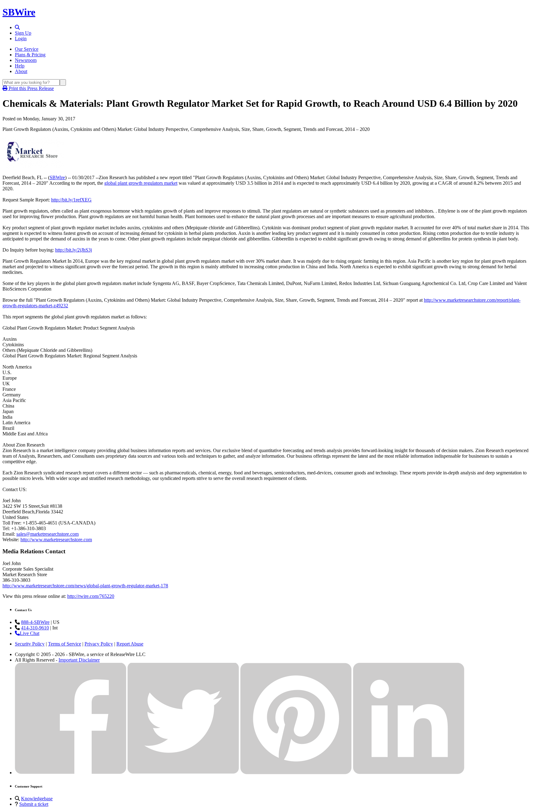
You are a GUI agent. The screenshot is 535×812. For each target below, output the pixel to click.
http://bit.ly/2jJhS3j (73, 250)
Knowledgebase (37, 798)
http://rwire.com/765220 (90, 596)
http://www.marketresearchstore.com (56, 539)
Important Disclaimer (79, 660)
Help (19, 65)
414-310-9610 (35, 627)
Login (21, 38)
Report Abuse (129, 643)
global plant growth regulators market (140, 183)
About (21, 71)
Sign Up (23, 33)
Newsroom (26, 60)
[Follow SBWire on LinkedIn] (408, 772)
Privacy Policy (99, 643)
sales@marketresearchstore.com (47, 534)
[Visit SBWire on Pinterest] (296, 772)
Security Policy (30, 643)
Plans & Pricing (30, 54)
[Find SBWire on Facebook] (70, 772)
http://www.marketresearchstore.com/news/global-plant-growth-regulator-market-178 (85, 585)
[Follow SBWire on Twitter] (183, 772)
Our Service (26, 49)
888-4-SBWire (35, 622)
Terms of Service (64, 643)
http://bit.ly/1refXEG (71, 199)
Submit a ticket (33, 804)
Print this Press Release (30, 88)
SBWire (18, 12)
